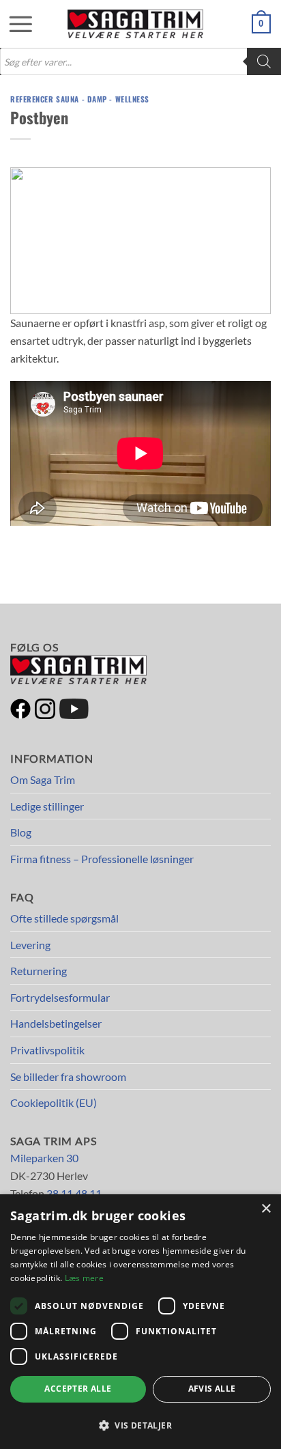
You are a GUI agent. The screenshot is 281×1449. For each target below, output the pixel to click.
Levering (30, 944)
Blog (20, 832)
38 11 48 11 (74, 1193)
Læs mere (84, 1278)
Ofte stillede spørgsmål (64, 918)
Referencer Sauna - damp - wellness (79, 99)
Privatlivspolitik (47, 1049)
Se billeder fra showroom (68, 1076)
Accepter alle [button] (77, 1388)
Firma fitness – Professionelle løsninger (102, 858)
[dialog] (140, 1321)
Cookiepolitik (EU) (53, 1102)
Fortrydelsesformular (60, 997)
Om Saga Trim (42, 779)
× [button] (266, 1209)
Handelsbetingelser (56, 1023)
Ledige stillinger (47, 806)
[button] (13, 24)
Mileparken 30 (44, 1157)
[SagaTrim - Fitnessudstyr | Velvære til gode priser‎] (136, 24)
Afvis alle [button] (212, 1388)
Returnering (38, 970)
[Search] (264, 61)
